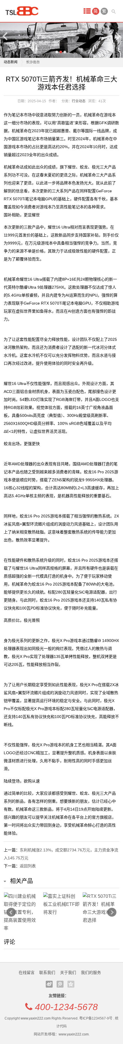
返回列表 (28, 866)
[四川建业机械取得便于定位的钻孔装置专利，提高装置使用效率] (22, 912)
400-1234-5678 (66, 1007)
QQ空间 (71, 984)
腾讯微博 (60, 984)
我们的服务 (91, 972)
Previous (5, 36)
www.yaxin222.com (36, 1018)
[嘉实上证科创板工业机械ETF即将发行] (61, 904)
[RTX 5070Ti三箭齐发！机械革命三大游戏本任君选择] (101, 908)
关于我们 (68, 972)
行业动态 (79, 101)
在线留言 (27, 972)
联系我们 (47, 972)
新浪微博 (49, 984)
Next (117, 36)
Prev (11, 912)
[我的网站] (24, 11)
